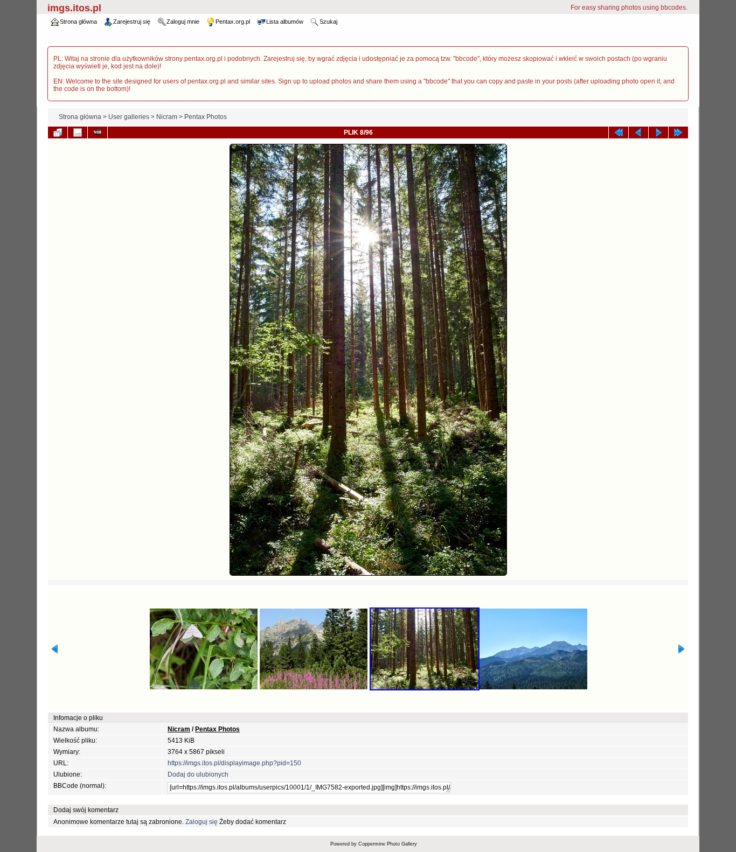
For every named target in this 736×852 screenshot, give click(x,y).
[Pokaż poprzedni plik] (638, 132)
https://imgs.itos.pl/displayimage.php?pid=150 (234, 763)
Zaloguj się (201, 822)
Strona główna (80, 117)
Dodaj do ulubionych (198, 774)
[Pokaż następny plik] (658, 132)
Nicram (166, 117)
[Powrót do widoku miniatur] (57, 132)
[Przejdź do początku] (618, 132)
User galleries (128, 117)
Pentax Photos (205, 117)
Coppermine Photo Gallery (387, 844)
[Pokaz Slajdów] (97, 132)
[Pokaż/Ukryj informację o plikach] (77, 132)
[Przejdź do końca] (678, 132)
